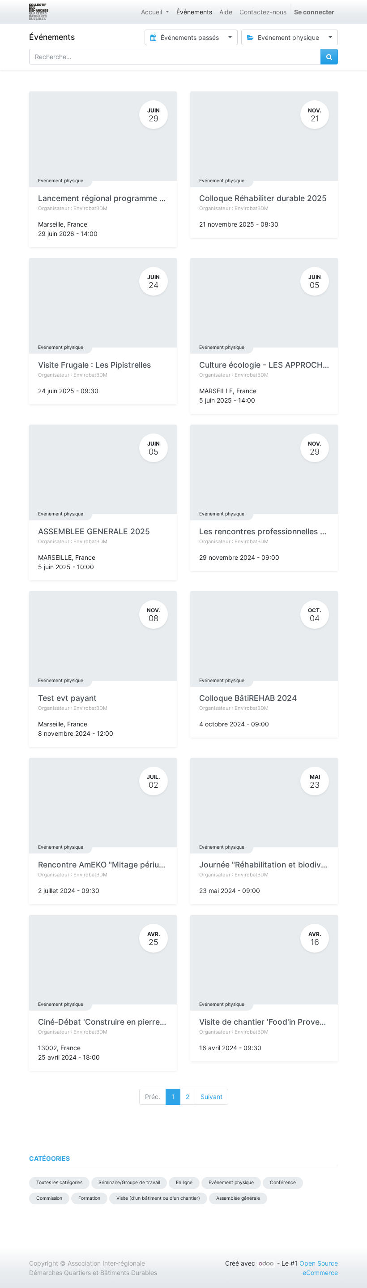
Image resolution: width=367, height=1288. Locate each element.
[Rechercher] (329, 56)
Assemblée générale (238, 1198)
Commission (49, 1198)
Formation (89, 1198)
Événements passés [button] (190, 37)
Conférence (283, 1182)
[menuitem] (194, 12)
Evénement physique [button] (288, 37)
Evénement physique (60, 181)
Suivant (211, 1096)
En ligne (184, 1182)
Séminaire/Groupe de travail (129, 1182)
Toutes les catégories (59, 1182)
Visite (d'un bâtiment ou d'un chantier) (158, 1198)
